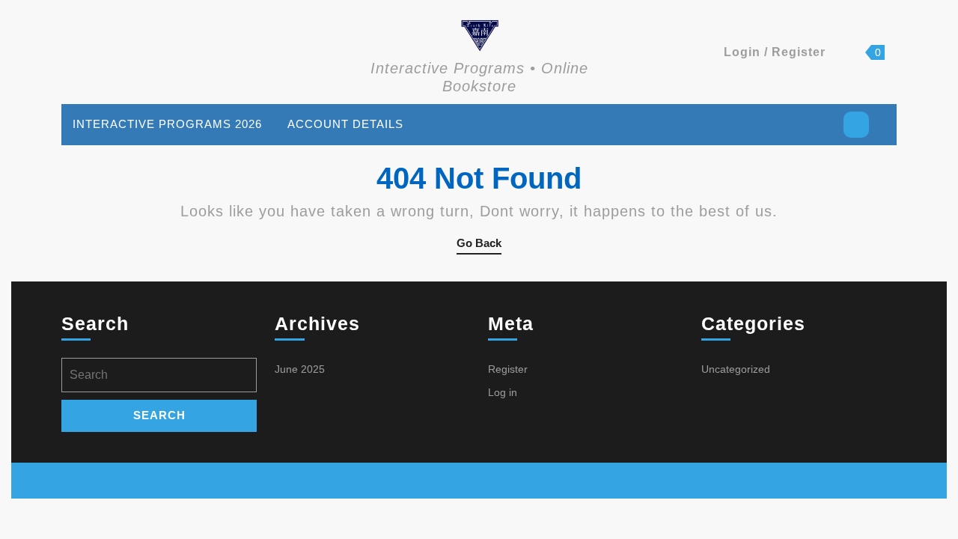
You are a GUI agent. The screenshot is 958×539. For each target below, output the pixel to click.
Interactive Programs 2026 (167, 124)
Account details (345, 124)
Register (508, 369)
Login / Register (775, 52)
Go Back (479, 246)
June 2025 (300, 369)
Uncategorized (735, 369)
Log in (502, 392)
